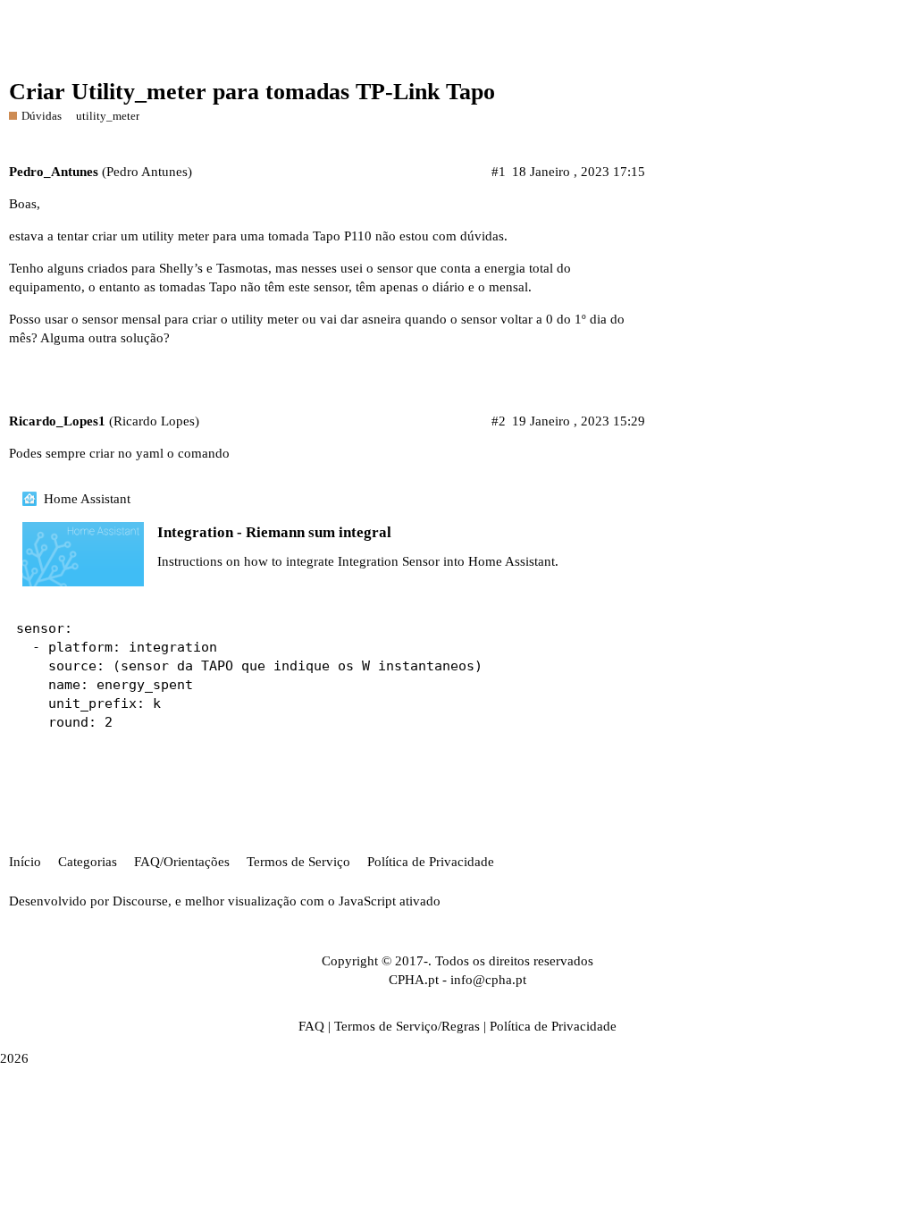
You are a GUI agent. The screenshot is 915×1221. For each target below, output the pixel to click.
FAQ (311, 1026)
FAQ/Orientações (182, 862)
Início (25, 862)
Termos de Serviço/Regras (407, 1026)
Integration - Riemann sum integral (274, 532)
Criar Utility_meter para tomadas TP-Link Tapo (252, 92)
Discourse (140, 901)
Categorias (87, 862)
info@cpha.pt (488, 980)
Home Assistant (87, 499)
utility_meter (107, 115)
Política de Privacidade (430, 862)
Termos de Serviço (298, 862)
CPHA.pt (414, 980)
